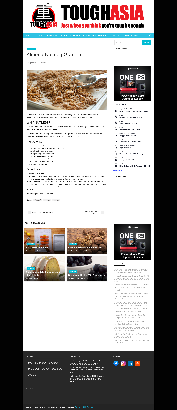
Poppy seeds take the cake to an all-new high (43, 273)
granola (47, 200)
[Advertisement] (132, 206)
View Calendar (117, 170)
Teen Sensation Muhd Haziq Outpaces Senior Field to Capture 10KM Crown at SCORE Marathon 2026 (131, 296)
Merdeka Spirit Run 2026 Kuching (131, 154)
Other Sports (57, 368)
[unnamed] (132, 83)
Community (53, 362)
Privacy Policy (50, 395)
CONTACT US (115, 35)
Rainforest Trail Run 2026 (128, 123)
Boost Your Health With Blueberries (86, 275)
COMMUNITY (77, 35)
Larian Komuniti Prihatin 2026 (129, 130)
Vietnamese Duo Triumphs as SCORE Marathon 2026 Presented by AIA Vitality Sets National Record (132, 287)
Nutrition (39, 43)
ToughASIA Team (74, 278)
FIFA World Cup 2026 (131, 35)
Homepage (30, 43)
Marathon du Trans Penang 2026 (130, 117)
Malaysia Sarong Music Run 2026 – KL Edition (135, 166)
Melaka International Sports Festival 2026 (133, 111)
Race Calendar (33, 368)
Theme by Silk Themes (84, 407)
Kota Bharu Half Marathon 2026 (130, 142)
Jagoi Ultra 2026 (125, 148)
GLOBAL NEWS (52, 35)
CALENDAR (90, 35)
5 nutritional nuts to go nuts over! (85, 247)
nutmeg (56, 200)
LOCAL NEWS (38, 35)
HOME (28, 35)
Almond (38, 200)
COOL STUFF (102, 35)
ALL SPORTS (64, 35)
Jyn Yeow (33, 63)
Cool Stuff (45, 368)
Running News (40, 362)
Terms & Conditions (35, 395)
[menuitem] (28, 35)
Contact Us (32, 374)
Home (30, 362)
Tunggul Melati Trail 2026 (128, 136)
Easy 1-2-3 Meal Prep (37, 247)
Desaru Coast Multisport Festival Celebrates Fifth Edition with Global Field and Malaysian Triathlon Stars (132, 278)
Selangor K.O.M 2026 (126, 160)
